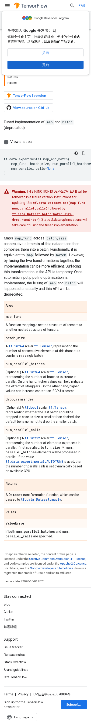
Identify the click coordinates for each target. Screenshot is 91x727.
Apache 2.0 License (73, 563)
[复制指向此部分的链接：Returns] (22, 484)
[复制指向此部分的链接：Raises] (20, 512)
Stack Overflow (15, 662)
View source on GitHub (31, 108)
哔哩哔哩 (10, 627)
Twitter (9, 619)
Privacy (23, 694)
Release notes (14, 655)
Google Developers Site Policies (51, 568)
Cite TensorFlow (15, 677)
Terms (8, 694)
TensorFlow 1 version (29, 95)
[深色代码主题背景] (76, 153)
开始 (45, 65)
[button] (45, 142)
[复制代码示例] (83, 153)
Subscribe (74, 704)
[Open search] (72, 5)
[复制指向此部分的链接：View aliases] (36, 142)
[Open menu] (7, 5)
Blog (7, 604)
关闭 (45, 53)
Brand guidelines (16, 670)
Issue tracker (13, 647)
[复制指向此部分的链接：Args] (17, 305)
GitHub (9, 612)
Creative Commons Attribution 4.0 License (57, 559)
